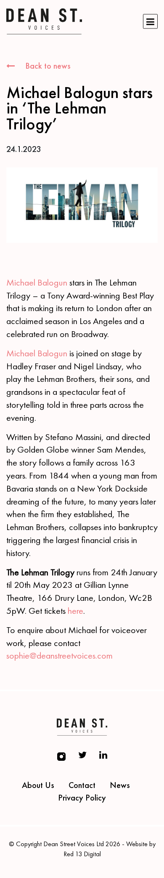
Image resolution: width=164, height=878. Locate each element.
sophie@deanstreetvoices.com (59, 655)
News (120, 785)
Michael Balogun (36, 282)
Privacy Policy (82, 797)
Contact (82, 785)
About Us (38, 785)
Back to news (47, 65)
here (75, 611)
